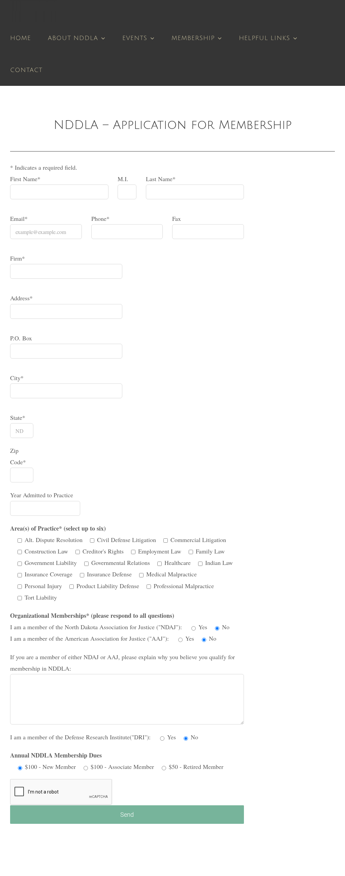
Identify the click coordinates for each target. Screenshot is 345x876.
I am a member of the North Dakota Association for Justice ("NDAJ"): (97, 627)
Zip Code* (18, 456)
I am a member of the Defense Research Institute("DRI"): (81, 737)
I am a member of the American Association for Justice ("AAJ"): (90, 638)
